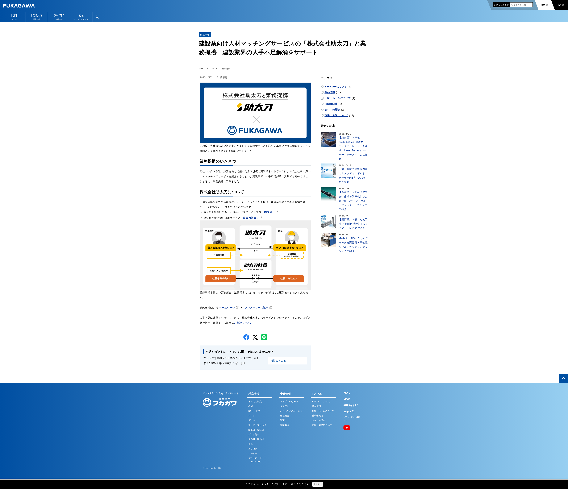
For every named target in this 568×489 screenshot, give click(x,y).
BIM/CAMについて (336, 86)
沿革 (282, 420)
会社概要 (284, 415)
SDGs (81, 15)
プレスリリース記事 (256, 307)
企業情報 (285, 393)
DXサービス (254, 411)
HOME (14, 15)
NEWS (347, 399)
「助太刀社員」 (249, 217)
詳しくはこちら (300, 484)
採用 (543, 5)
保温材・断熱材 (256, 439)
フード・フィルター (258, 425)
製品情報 (222, 77)
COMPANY (59, 15)
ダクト (251, 415)
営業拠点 (284, 425)
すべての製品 (255, 401)
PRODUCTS (36, 15)
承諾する (317, 484)
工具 (250, 444)
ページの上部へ (563, 378)
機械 (250, 406)
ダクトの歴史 (332, 109)
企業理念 (284, 406)
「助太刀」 (268, 212)
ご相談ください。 (244, 322)
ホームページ (227, 307)
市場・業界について (336, 115)
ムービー (252, 453)
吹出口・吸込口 (256, 429)
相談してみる (278, 360)
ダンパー (252, 420)
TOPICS (317, 393)
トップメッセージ (289, 401)
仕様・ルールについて (338, 98)
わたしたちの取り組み (291, 411)
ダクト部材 (253, 434)
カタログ (252, 448)
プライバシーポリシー (351, 418)
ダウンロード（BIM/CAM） (255, 460)
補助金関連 (331, 104)
